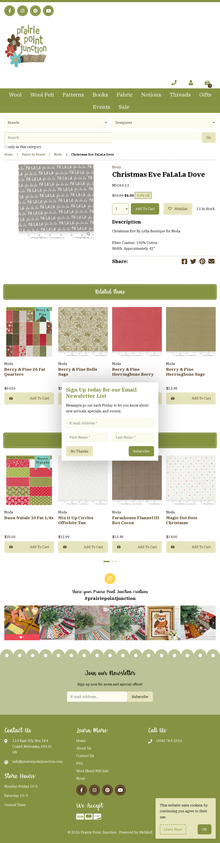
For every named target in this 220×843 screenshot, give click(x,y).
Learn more (173, 829)
